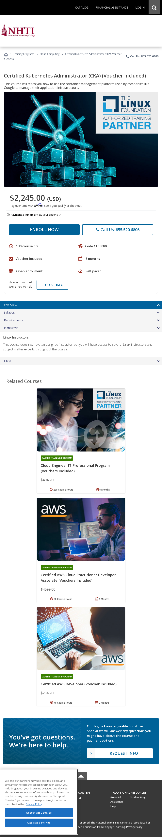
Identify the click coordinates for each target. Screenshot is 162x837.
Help (113, 806)
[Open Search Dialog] (154, 7)
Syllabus (9, 312)
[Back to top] (81, 791)
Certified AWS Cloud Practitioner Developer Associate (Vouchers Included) (78, 577)
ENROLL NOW (44, 229)
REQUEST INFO (52, 285)
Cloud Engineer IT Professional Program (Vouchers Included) (75, 468)
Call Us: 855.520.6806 (141, 56)
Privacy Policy (134, 827)
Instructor (11, 328)
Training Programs (23, 54)
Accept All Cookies (39, 812)
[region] (39, 802)
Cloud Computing (49, 54)
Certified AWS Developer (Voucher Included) (79, 684)
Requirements (13, 320)
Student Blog (137, 797)
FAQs (7, 361)
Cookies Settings (39, 823)
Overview (10, 305)
